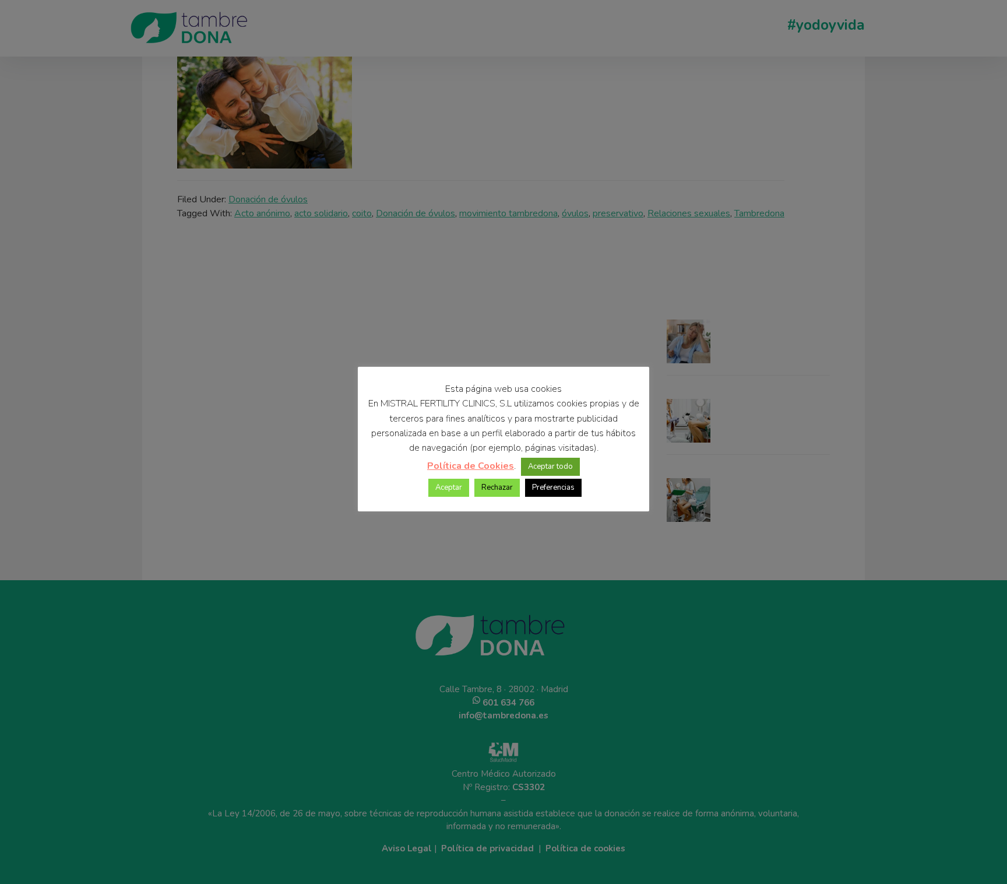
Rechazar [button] (497, 487)
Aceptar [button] (448, 487)
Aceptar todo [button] (550, 466)
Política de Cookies (470, 465)
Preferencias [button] (553, 487)
